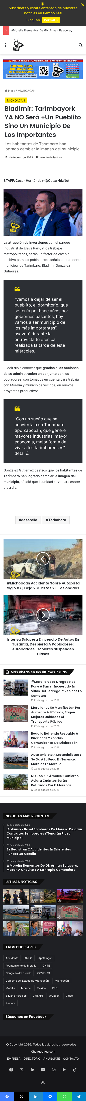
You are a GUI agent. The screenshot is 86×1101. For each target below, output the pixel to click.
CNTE (46, 965)
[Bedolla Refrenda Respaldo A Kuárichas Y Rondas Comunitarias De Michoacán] (16, 739)
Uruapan (54, 995)
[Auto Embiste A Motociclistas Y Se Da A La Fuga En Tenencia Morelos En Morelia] (16, 761)
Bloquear (33, 20)
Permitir (51, 20)
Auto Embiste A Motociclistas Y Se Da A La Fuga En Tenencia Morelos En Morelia (56, 759)
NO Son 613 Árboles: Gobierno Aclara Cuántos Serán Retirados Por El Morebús (55, 780)
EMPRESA (14, 1058)
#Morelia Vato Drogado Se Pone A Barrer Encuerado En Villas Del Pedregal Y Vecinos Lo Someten (56, 689)
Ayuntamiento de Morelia (21, 965)
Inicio (11, 90)
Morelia (10, 988)
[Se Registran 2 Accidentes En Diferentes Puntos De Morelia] (43, 896)
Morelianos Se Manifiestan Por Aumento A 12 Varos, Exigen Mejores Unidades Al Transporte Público (55, 714)
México (41, 988)
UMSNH (38, 995)
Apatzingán (45, 958)
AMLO (28, 958)
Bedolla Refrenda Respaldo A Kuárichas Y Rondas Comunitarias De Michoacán (54, 738)
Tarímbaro (57, 520)
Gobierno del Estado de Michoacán (27, 980)
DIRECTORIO (32, 1058)
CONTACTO (71, 1058)
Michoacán (62, 980)
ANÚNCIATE (51, 1058)
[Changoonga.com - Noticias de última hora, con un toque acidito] (17, 44)
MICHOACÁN (27, 90)
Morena (26, 988)
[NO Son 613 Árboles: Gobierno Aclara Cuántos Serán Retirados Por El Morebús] (16, 782)
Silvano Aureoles (16, 995)
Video (69, 995)
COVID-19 (43, 973)
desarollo (29, 520)
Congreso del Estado (18, 973)
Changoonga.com (43, 1051)
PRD (55, 988)
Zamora (10, 1003)
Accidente (12, 958)
